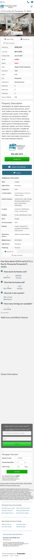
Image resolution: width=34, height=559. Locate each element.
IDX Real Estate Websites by (9, 553)
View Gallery (18, 33)
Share (18, 173)
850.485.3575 (17, 154)
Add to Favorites (9, 43)
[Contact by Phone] (28, 2)
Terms (11, 555)
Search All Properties (18, 167)
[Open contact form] (32, 2)
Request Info (26, 39)
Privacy (17, 555)
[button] (1, 24)
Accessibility (5, 555)
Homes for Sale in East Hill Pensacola (13, 534)
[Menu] (32, 7)
